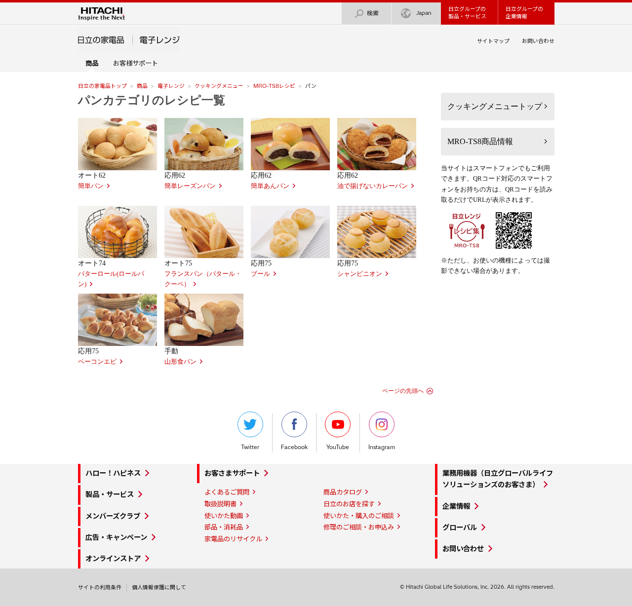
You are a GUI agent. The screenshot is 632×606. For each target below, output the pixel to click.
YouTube (337, 447)
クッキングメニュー (219, 85)
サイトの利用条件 (99, 587)
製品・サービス (109, 494)
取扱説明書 (220, 504)
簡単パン (91, 186)
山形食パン (180, 361)
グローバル (459, 527)
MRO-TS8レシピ (274, 85)
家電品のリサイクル (233, 539)
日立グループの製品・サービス (467, 12)
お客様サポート (135, 63)
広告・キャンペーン (116, 537)
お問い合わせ (538, 41)
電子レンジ (171, 85)
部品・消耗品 (223, 527)
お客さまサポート (232, 473)
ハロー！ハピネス (113, 473)
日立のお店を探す (349, 504)
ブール (260, 273)
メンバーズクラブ (112, 516)
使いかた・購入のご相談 (358, 516)
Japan (424, 12)
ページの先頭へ (403, 390)
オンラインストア (113, 558)
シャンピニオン (359, 273)
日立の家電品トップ (102, 85)
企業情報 (456, 506)
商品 (142, 85)
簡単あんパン (270, 186)
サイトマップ (493, 41)
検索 (373, 13)
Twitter (250, 447)
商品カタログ (342, 492)
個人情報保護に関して (159, 587)
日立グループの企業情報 (524, 12)
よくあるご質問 (226, 492)
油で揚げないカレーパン (372, 186)
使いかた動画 (223, 516)
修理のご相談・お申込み (358, 527)
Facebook (294, 447)
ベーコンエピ (97, 361)
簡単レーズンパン (190, 186)
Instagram (381, 447)
